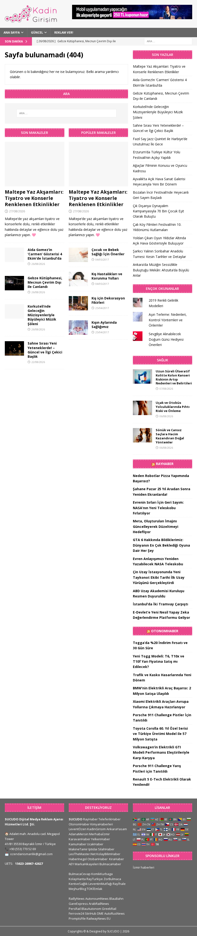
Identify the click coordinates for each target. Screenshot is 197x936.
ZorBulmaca (112, 879)
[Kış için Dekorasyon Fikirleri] (78, 303)
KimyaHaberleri (101, 824)
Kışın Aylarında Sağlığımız (104, 324)
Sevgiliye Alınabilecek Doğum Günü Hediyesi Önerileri (166, 339)
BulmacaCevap (80, 874)
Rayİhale (119, 884)
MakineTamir (78, 849)
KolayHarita (77, 879)
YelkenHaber (100, 839)
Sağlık (162, 360)
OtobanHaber (97, 859)
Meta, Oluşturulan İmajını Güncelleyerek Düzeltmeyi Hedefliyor (155, 526)
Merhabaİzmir (99, 834)
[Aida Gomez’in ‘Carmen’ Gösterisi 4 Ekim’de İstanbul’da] (14, 255)
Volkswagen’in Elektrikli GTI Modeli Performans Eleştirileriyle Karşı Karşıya (161, 752)
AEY (71, 864)
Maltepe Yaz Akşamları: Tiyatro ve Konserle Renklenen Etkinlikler (34, 198)
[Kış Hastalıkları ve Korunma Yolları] (78, 279)
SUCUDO (75, 819)
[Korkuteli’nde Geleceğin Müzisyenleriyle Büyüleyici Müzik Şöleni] (14, 311)
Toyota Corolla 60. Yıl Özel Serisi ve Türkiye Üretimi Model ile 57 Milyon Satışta (160, 733)
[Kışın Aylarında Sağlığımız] (78, 327)
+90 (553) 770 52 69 (22, 849)
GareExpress (78, 903)
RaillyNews (77, 898)
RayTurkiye (94, 879)
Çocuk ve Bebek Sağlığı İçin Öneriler (108, 251)
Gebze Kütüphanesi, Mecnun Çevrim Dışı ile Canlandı (45, 282)
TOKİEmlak (94, 889)
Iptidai (92, 849)
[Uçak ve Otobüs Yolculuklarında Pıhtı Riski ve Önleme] (142, 408)
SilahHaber (106, 849)
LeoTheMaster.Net (82, 854)
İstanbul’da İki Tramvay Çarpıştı (160, 604)
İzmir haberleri (143, 867)
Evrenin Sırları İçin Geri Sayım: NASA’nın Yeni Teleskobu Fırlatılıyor (158, 507)
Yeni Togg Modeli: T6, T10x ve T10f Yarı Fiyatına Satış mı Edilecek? (158, 661)
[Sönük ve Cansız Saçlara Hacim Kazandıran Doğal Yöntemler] (142, 435)
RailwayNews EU (98, 918)
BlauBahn (116, 898)
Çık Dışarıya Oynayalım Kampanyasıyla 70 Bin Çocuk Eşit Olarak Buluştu (158, 211)
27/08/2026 (17, 211)
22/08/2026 (38, 362)
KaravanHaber (79, 839)
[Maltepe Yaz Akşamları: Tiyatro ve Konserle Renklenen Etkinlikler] (34, 164)
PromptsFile (77, 918)
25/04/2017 (102, 308)
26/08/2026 (38, 264)
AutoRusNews (114, 913)
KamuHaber (77, 844)
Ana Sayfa (12, 32)
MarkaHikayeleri (87, 864)
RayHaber (164, 463)
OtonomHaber (164, 631)
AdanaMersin (78, 834)
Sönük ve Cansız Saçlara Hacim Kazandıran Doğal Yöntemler (170, 436)
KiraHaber (116, 859)
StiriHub (90, 913)
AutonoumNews (97, 898)
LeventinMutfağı (100, 884)
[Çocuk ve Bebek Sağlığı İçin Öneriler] (78, 255)
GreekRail (109, 908)
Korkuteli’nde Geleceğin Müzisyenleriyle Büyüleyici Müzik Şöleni (42, 315)
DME (100, 913)
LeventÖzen (77, 829)
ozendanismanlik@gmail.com (31, 854)
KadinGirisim (96, 829)
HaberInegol (78, 859)
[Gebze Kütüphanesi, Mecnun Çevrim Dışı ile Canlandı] (14, 283)
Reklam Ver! (63, 32)
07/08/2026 (166, 388)
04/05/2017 (102, 259)
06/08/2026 (166, 416)
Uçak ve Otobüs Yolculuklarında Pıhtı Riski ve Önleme (173, 406)
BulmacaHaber (110, 864)
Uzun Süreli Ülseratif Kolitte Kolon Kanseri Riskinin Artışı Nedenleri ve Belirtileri (174, 377)
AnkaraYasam (116, 829)
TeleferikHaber (109, 819)
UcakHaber (95, 844)
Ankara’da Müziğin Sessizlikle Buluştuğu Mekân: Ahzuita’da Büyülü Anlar (161, 270)
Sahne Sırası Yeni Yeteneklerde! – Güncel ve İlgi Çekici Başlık (45, 350)
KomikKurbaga (102, 874)
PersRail (75, 908)
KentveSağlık (78, 884)
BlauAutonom (91, 908)
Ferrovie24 (76, 913)
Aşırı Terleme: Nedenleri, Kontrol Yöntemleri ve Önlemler (168, 320)
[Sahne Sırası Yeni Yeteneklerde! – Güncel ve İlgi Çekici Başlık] (14, 348)
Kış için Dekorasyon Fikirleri (108, 300)
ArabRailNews (99, 903)
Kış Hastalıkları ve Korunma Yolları (107, 276)
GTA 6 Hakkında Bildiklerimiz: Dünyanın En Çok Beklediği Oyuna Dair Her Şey (161, 545)
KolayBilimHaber (108, 854)
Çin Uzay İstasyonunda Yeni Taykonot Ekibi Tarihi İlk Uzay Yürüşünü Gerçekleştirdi (159, 577)
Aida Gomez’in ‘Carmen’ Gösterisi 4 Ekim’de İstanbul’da (45, 254)
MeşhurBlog (77, 889)
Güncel (37, 32)
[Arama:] (168, 41)
